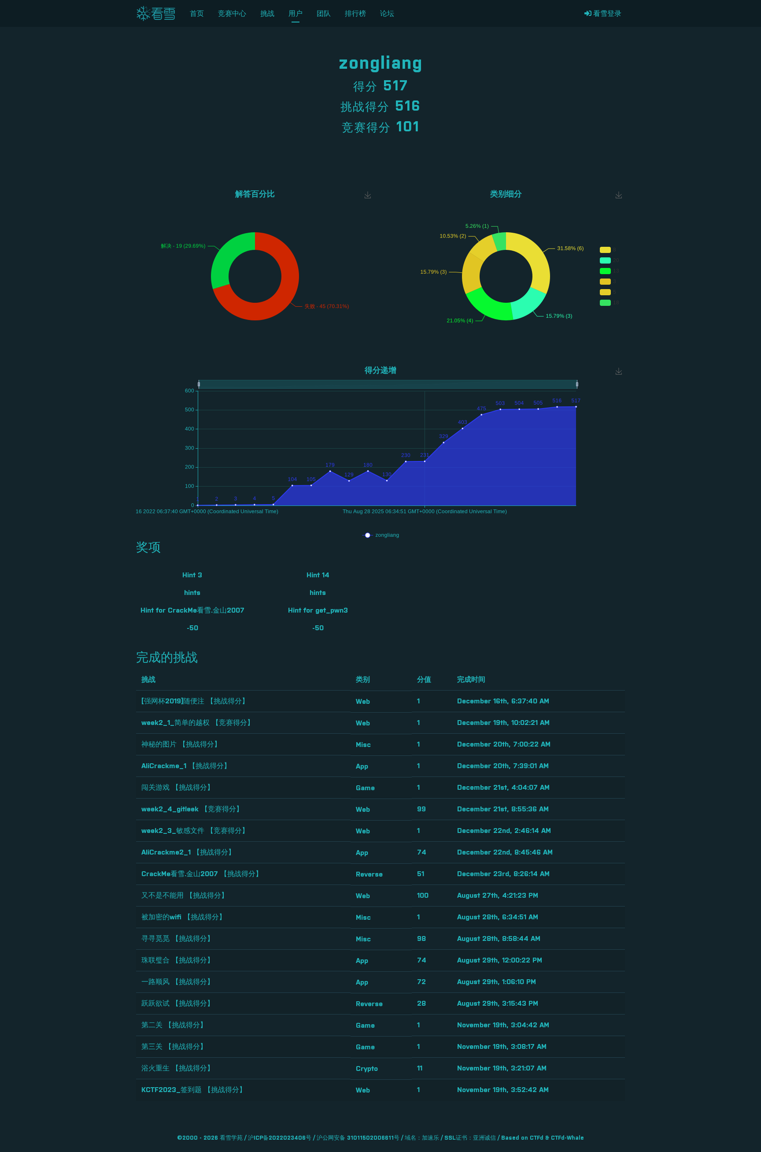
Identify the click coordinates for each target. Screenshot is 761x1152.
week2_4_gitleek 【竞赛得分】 (192, 809)
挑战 (267, 13)
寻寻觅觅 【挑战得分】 (177, 938)
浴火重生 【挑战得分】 (177, 1068)
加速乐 (430, 1138)
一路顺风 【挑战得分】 (177, 981)
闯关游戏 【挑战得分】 (177, 787)
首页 (197, 13)
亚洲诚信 (484, 1138)
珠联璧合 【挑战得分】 (177, 960)
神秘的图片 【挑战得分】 (181, 744)
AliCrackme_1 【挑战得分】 (186, 765)
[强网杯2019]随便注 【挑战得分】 (195, 701)
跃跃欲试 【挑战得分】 (177, 1003)
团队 (324, 13)
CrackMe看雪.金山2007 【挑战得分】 (201, 873)
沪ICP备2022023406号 (279, 1138)
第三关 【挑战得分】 (174, 1046)
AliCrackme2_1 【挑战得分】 (188, 852)
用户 (295, 13)
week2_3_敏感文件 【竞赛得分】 (195, 830)
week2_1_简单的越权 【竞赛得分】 (197, 722)
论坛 (387, 13)
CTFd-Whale (567, 1138)
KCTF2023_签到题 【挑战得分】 (193, 1089)
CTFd (536, 1138)
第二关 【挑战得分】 (174, 1025)
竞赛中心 (232, 13)
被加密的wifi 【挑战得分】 (183, 917)
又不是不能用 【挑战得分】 (184, 895)
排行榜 (355, 13)
